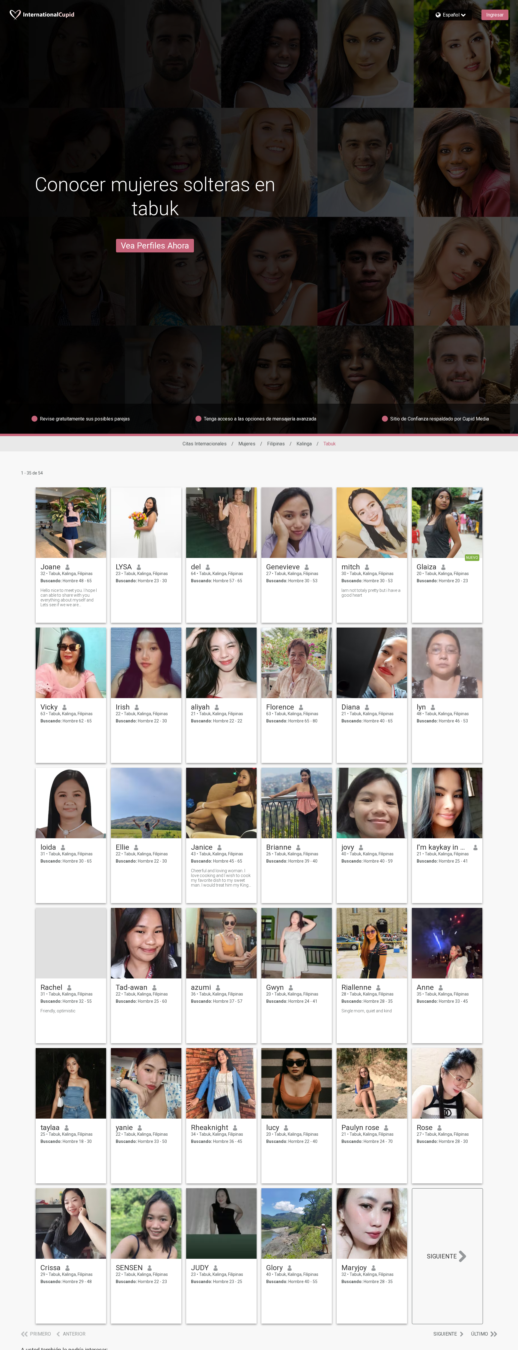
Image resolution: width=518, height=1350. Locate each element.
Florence (280, 707)
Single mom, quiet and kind (366, 1010)
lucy (272, 1127)
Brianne (278, 847)
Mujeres (246, 444)
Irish (123, 707)
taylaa (50, 1127)
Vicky (49, 707)
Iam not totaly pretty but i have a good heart (370, 593)
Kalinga (304, 444)
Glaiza (426, 567)
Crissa (50, 1268)
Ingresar (495, 15)
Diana (350, 707)
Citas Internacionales (205, 444)
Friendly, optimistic (58, 1010)
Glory (274, 1268)
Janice (202, 847)
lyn (421, 707)
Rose (425, 1127)
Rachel (51, 987)
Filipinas (276, 444)
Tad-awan (131, 987)
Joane (50, 567)
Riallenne (356, 987)
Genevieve (283, 567)
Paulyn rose (360, 1127)
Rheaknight (209, 1127)
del (196, 567)
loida (48, 847)
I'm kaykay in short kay (443, 847)
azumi (201, 987)
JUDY (200, 1268)
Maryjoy (354, 1268)
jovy (347, 847)
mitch (350, 567)
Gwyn (275, 987)
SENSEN (129, 1268)
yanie (124, 1127)
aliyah (200, 707)
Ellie (122, 847)
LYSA (124, 567)
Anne (425, 987)
